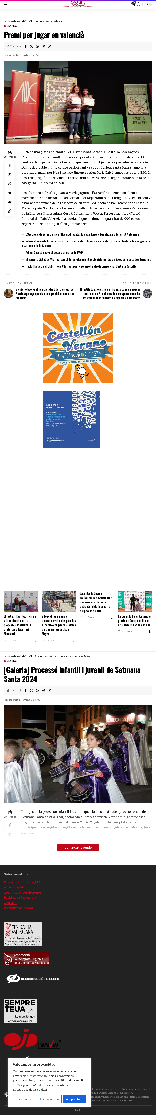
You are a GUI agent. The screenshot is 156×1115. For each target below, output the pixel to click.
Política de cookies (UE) (22, 882)
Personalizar (24, 1099)
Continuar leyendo (78, 847)
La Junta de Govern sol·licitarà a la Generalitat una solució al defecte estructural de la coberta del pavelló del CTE (96, 602)
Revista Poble (12, 55)
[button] (153, 4)
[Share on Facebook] (25, 46)
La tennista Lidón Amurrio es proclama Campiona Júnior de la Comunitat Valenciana (135, 620)
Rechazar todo (49, 1099)
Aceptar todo (74, 1099)
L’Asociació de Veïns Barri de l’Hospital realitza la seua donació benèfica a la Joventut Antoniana (82, 234)
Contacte (10, 903)
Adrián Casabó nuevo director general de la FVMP (54, 252)
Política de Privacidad (20, 897)
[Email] (9, 201)
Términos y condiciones (22, 892)
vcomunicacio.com (18, 908)
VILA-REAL (12, 26)
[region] (49, 1082)
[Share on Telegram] (43, 46)
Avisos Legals (14, 887)
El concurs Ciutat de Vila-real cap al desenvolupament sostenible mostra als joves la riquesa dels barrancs (88, 259)
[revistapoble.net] (78, 4)
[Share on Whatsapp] (37, 46)
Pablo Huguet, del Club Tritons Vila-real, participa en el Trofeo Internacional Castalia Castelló (81, 266)
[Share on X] (31, 46)
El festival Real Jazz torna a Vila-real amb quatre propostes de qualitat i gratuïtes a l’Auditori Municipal (20, 625)
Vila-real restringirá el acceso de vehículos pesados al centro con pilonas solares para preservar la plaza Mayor (59, 625)
